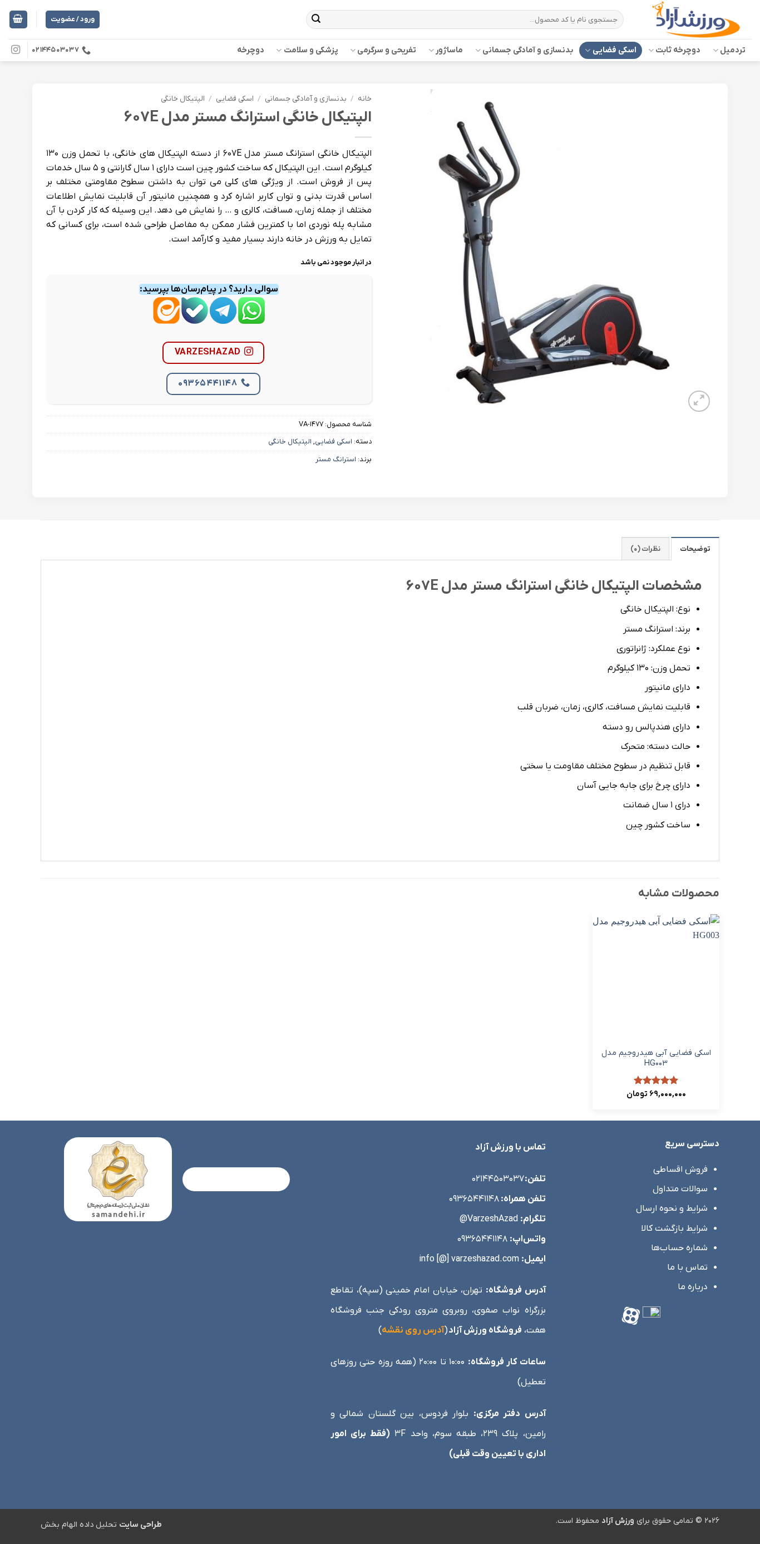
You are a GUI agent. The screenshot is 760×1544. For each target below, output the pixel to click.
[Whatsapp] (251, 318)
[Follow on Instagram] (15, 50)
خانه (365, 98)
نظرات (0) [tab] (645, 549)
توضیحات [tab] (695, 549)
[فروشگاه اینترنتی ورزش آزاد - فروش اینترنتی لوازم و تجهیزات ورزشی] (696, 19)
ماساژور (449, 50)
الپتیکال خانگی (183, 98)
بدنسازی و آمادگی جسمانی (527, 50)
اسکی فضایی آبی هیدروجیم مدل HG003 (656, 1058)
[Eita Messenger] (166, 318)
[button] (18, 20)
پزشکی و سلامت (311, 50)
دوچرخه (250, 50)
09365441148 (207, 383)
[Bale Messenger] (194, 318)
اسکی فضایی (614, 50)
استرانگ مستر (335, 459)
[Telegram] (223, 318)
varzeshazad (208, 352)
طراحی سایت (140, 1525)
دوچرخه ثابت (677, 50)
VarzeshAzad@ (489, 1219)
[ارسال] (316, 19)
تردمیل (733, 50)
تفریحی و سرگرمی (386, 50)
